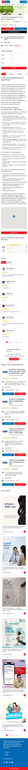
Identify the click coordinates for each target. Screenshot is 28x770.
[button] (14, 216)
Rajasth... (13, 4)
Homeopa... (7, 4)
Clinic (2, 4)
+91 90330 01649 (8, 758)
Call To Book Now (14, 768)
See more (4, 529)
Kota (18, 4)
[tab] (3, 74)
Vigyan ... (23, 4)
